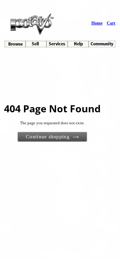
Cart (111, 23)
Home (96, 23)
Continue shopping (48, 136)
